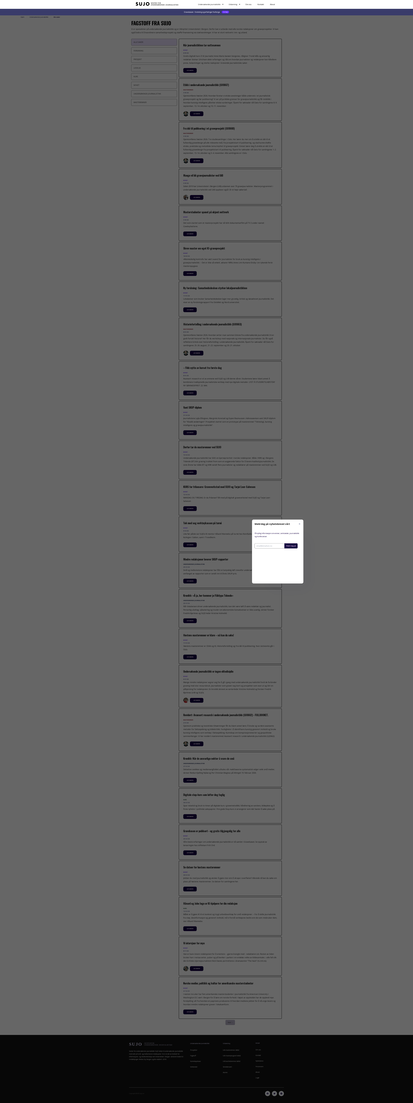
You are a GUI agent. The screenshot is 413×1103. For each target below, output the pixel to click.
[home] (157, 4)
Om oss (248, 4)
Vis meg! (225, 12)
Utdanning (233, 4)
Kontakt (260, 4)
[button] (210, 4)
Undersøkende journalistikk (209, 4)
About (272, 4)
